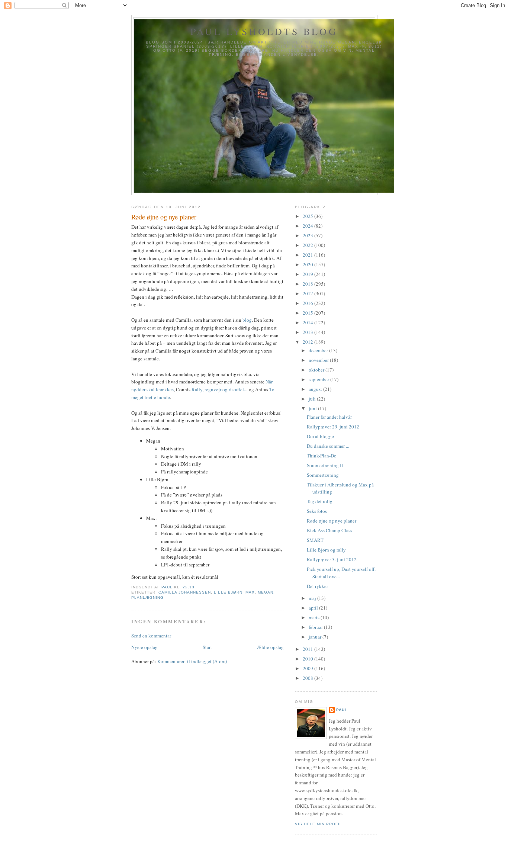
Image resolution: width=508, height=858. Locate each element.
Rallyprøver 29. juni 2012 (333, 426)
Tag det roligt (320, 501)
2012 (308, 341)
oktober (317, 369)
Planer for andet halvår (329, 417)
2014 (308, 322)
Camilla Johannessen (184, 592)
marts (315, 617)
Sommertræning (323, 475)
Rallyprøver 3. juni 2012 (332, 559)
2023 (308, 235)
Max (250, 592)
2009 (308, 668)
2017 (308, 293)
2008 (308, 678)
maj (313, 598)
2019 (308, 274)
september (319, 379)
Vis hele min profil (318, 824)
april (314, 607)
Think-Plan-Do (322, 455)
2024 (308, 225)
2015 (308, 312)
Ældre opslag (270, 647)
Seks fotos (317, 511)
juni (313, 408)
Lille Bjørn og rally (326, 549)
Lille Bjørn (228, 592)
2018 (308, 283)
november (319, 360)
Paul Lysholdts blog (264, 31)
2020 (308, 264)
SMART (315, 540)
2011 (308, 649)
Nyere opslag (144, 647)
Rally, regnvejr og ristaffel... (219, 389)
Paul (341, 710)
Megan (265, 592)
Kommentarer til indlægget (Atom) (192, 661)
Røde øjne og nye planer (331, 520)
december (319, 350)
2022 (308, 245)
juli (313, 398)
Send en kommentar (151, 635)
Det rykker (317, 586)
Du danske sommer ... (328, 446)
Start (207, 647)
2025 (308, 216)
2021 (308, 254)
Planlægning (147, 597)
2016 (308, 303)
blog (247, 319)
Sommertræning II (325, 465)
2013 (308, 332)
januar (315, 636)
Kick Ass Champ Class (329, 530)
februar (316, 627)
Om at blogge (320, 436)
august (316, 389)
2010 (308, 658)
